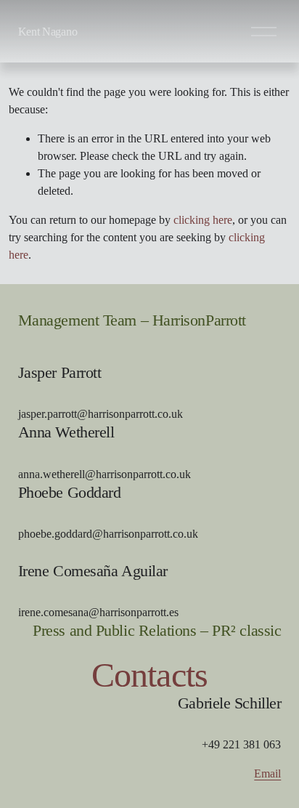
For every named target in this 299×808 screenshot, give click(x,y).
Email (267, 773)
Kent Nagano (47, 31)
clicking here (202, 220)
